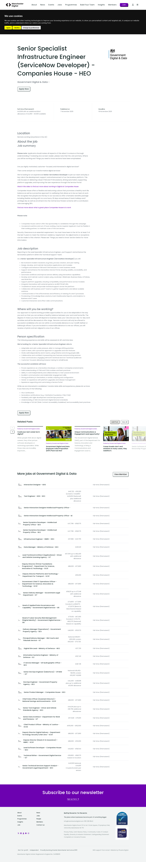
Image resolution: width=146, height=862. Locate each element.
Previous (12, 428)
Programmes (71, 4)
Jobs (60, 4)
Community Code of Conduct (98, 832)
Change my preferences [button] (31, 28)
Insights (101, 4)
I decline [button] (17, 28)
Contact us (40, 825)
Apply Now (24, 89)
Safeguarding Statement (100, 834)
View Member (120, 474)
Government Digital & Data (32, 82)
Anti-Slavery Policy (80, 832)
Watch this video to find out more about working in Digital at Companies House (48, 186)
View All (124, 422)
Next (12, 432)
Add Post (114, 422)
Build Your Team (87, 4)
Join (124, 4)
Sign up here (72, 799)
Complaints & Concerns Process (75, 837)
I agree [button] (8, 28)
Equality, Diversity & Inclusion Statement (77, 834)
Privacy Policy (68, 832)
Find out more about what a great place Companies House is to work (44, 207)
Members (112, 4)
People (38, 819)
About (34, 4)
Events (51, 4)
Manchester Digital (15, 5)
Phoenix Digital (123, 850)
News (42, 4)
